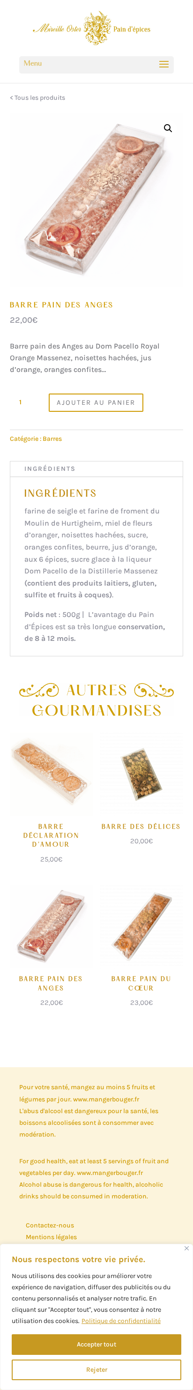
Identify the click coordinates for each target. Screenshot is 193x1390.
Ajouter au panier (96, 402)
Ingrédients (50, 469)
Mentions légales (51, 1237)
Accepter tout (96, 1344)
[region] (96, 1317)
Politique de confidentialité (121, 1321)
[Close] (187, 1248)
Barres (52, 439)
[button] (168, 128)
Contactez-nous (50, 1225)
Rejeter (96, 1370)
